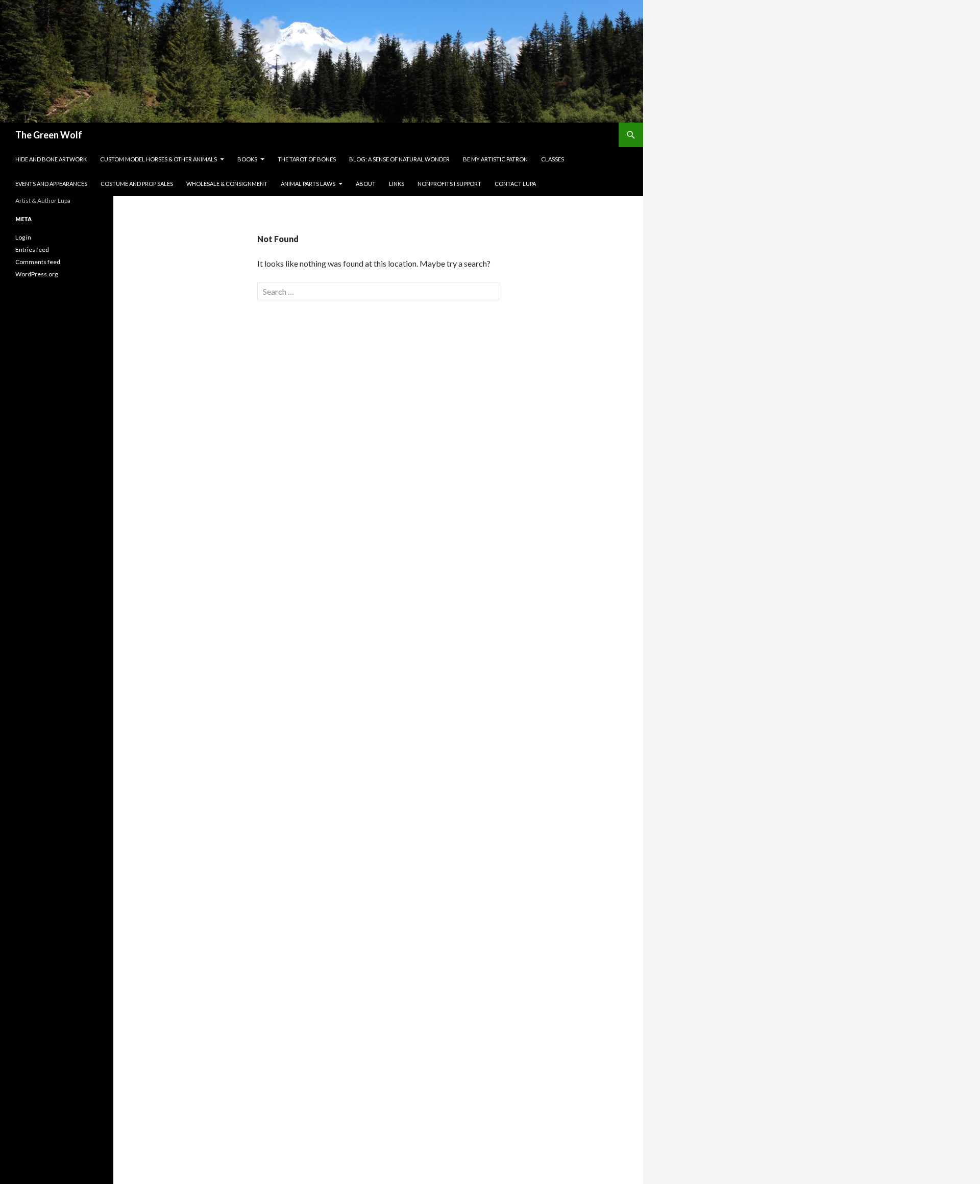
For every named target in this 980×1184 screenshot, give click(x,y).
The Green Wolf (48, 134)
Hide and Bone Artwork (51, 159)
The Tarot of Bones (307, 159)
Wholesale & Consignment (226, 183)
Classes (552, 159)
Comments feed (37, 262)
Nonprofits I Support (449, 183)
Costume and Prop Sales (137, 183)
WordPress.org (36, 274)
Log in (23, 237)
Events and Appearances (51, 183)
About (366, 183)
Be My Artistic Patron (495, 159)
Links (396, 183)
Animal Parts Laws (308, 183)
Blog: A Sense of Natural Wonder (399, 159)
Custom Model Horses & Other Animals (158, 159)
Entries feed (32, 249)
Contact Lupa (515, 183)
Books (247, 159)
